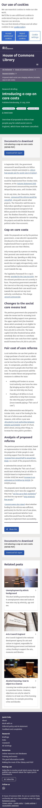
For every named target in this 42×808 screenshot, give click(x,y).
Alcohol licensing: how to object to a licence (17, 682)
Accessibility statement (10, 806)
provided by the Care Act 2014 (22, 277)
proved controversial (12, 297)
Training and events (9, 757)
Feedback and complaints (12, 729)
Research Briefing (8, 74)
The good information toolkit (13, 759)
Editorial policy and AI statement (15, 726)
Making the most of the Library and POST (17, 762)
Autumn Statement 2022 (26, 184)
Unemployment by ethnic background (17, 591)
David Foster (8, 113)
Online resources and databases (14, 754)
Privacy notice (7, 803)
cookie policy (19, 27)
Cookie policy (18, 803)
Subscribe (10, 779)
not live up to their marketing (24, 494)
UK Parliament (7, 70)
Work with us (7, 723)
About (4, 721)
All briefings (6, 746)
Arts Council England (15, 634)
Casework (6, 743)
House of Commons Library (18, 57)
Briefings (5, 737)
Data (4, 740)
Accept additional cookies (8, 36)
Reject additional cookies (22, 36)
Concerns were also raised (15, 504)
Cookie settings (34, 36)
